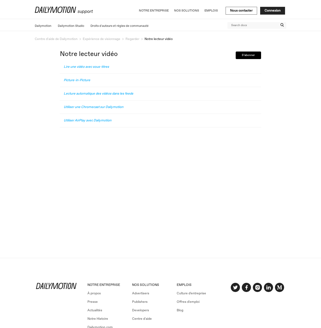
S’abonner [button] (248, 55)
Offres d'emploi (188, 302)
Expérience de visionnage (101, 39)
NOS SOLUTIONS (145, 285)
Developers (140, 310)
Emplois (211, 11)
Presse (92, 302)
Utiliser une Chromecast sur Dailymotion (93, 107)
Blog (180, 310)
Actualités (94, 310)
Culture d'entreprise (191, 293)
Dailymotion (43, 26)
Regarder (132, 39)
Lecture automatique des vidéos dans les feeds (98, 94)
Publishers (140, 302)
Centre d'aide (142, 319)
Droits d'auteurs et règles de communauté (119, 26)
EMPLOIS (184, 285)
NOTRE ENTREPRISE (103, 285)
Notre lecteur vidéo (159, 39)
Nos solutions (186, 11)
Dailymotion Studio (71, 26)
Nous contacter (241, 10)
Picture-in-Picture (77, 80)
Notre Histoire (97, 319)
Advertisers (140, 293)
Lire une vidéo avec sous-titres (86, 67)
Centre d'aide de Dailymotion (56, 39)
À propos (94, 293)
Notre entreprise (154, 11)
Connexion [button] (273, 10)
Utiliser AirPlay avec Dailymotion (87, 120)
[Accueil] (63, 13)
